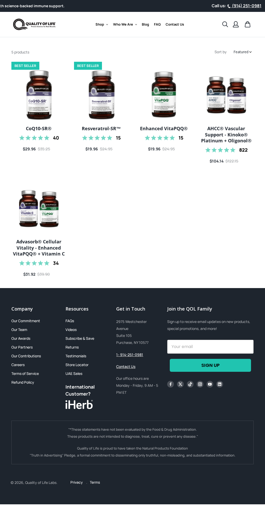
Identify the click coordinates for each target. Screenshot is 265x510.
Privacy (77, 482)
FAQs (69, 320)
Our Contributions (26, 355)
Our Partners (22, 347)
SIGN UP (210, 365)
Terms (95, 482)
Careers (18, 364)
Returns (72, 347)
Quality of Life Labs (40, 482)
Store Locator (77, 364)
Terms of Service (25, 373)
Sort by (221, 51)
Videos (71, 329)
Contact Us (125, 366)
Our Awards (20, 338)
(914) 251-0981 (246, 6)
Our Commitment (25, 320)
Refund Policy (22, 382)
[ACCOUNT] (236, 24)
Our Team (19, 329)
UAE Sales (73, 373)
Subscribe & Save (79, 338)
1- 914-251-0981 (129, 354)
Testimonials (75, 355)
